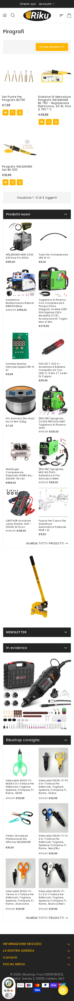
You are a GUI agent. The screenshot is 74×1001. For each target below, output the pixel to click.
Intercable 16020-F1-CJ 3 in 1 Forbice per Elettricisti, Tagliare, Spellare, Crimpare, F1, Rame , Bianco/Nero (53, 897)
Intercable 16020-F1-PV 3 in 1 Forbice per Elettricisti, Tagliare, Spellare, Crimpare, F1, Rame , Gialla (53, 787)
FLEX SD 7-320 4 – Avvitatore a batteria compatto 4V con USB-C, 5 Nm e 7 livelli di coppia (53, 370)
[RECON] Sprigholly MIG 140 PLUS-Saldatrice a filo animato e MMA (51, 474)
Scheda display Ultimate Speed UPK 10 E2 (20, 367)
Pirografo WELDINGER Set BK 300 (17, 168)
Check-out (28, 4)
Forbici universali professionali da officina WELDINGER (18, 839)
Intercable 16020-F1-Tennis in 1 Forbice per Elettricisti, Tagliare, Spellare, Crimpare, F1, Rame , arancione (20, 897)
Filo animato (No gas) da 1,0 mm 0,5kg (20, 420)
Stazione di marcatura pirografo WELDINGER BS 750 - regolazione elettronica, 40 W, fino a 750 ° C (54, 103)
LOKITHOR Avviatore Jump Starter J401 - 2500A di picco (18, 524)
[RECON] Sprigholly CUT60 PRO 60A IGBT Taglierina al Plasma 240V (52, 423)
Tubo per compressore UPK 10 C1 (53, 256)
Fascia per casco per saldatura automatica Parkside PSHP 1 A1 (52, 525)
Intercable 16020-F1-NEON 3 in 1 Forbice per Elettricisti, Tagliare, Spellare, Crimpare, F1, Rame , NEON (20, 787)
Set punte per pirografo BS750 (13, 98)
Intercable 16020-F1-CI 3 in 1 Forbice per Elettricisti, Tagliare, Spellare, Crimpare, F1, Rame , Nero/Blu (53, 842)
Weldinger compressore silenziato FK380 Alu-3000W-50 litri (19, 474)
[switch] (8, 995)
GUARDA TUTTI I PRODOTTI (45, 543)
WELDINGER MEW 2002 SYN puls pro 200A (20, 256)
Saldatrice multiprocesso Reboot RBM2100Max (20, 303)
